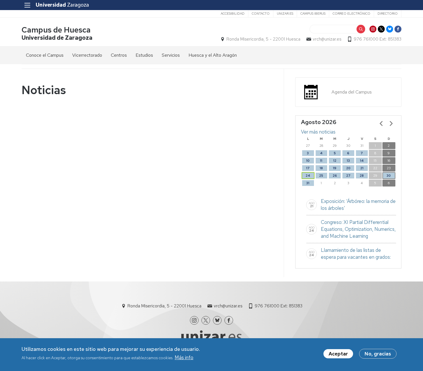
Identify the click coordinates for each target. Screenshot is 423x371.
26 (335, 176)
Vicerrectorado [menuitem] (87, 55)
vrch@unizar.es (327, 39)
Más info (184, 357)
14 (362, 161)
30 (388, 176)
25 (321, 176)
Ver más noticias (318, 132)
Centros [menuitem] (119, 55)
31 (307, 183)
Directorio (388, 14)
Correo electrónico (351, 14)
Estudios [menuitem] (144, 55)
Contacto (261, 14)
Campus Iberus (312, 14)
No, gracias (378, 354)
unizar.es (285, 14)
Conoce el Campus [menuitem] (45, 55)
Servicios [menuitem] (171, 55)
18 (321, 168)
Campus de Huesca (56, 30)
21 (361, 168)
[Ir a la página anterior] (381, 123)
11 (321, 161)
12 (334, 161)
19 (334, 168)
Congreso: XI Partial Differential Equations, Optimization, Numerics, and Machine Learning (358, 229)
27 (348, 176)
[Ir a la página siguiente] (391, 123)
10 (308, 161)
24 (308, 176)
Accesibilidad (233, 14)
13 (348, 161)
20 (348, 168)
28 (362, 176)
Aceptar (338, 354)
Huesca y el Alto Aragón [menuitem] (212, 55)
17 (308, 168)
